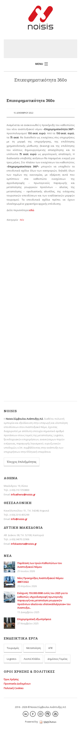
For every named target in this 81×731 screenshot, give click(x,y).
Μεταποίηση (33, 648)
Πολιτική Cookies (14, 688)
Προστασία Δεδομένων (17, 683)
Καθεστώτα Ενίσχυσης (26, 370)
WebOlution (47, 722)
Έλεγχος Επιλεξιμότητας (21, 462)
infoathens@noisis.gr (23, 494)
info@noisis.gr (19, 519)
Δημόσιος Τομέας (57, 659)
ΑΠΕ (50, 648)
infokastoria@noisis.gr (24, 543)
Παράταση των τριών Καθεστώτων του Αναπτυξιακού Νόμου (39, 564)
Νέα (22, 219)
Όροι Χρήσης (11, 679)
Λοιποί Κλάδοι (32, 659)
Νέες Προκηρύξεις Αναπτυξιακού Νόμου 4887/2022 (37, 305)
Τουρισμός (13, 648)
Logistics (11, 659)
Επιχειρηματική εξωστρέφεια (25, 339)
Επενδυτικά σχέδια (25, 365)
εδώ (31, 210)
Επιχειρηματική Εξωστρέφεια (25, 333)
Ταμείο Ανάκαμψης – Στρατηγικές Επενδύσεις (40, 380)
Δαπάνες (19, 359)
